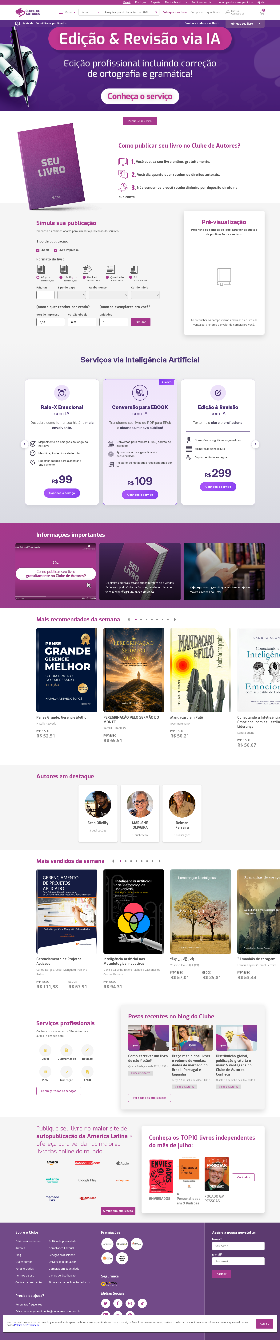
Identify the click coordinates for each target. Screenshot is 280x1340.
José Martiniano (180, 723)
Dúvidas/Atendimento (28, 1241)
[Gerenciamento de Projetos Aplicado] (66, 911)
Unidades (105, 314)
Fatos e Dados (24, 1268)
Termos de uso (24, 1275)
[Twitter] (105, 1303)
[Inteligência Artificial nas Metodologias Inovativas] (133, 911)
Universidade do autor (62, 1262)
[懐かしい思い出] (200, 911)
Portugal (140, 2)
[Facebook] (117, 1303)
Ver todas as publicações (149, 1098)
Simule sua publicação (118, 1211)
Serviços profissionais (62, 1255)
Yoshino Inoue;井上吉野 (184, 965)
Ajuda (261, 2)
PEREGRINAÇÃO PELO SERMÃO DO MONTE (131, 719)
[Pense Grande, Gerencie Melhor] (66, 670)
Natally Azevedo (46, 723)
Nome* (217, 1239)
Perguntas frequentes (28, 1304)
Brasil (126, 2)
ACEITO (265, 1323)
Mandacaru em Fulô (186, 717)
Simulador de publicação (69, 1282)
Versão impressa (47, 314)
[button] (24, 444)
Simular (141, 322)
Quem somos (23, 1262)
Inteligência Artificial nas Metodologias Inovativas (124, 961)
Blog (18, 1255)
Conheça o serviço (62, 494)
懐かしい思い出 (182, 959)
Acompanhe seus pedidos (236, 2)
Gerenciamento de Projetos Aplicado (59, 961)
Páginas (41, 287)
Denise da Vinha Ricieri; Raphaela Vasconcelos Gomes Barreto (131, 972)
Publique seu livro (202, 2)
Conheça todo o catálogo (202, 23)
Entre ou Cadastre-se (237, 12)
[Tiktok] (142, 1303)
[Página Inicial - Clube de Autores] (27, 13)
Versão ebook (77, 314)
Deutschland (173, 2)
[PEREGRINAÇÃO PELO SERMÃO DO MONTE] (133, 670)
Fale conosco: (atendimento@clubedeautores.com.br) (48, 1311)
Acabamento (98, 287)
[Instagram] (130, 1303)
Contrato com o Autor (29, 1282)
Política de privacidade (62, 1241)
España (155, 2)
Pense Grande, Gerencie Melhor (62, 717)
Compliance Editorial (61, 1248)
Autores (20, 1248)
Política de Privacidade (27, 1325)
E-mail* (217, 1254)
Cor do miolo (139, 287)
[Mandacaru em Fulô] (200, 670)
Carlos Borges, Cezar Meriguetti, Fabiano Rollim (61, 972)
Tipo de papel (67, 287)
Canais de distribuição (62, 1275)
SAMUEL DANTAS (114, 728)
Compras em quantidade (205, 12)
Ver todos (243, 1177)
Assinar (221, 1274)
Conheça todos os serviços (58, 1091)
